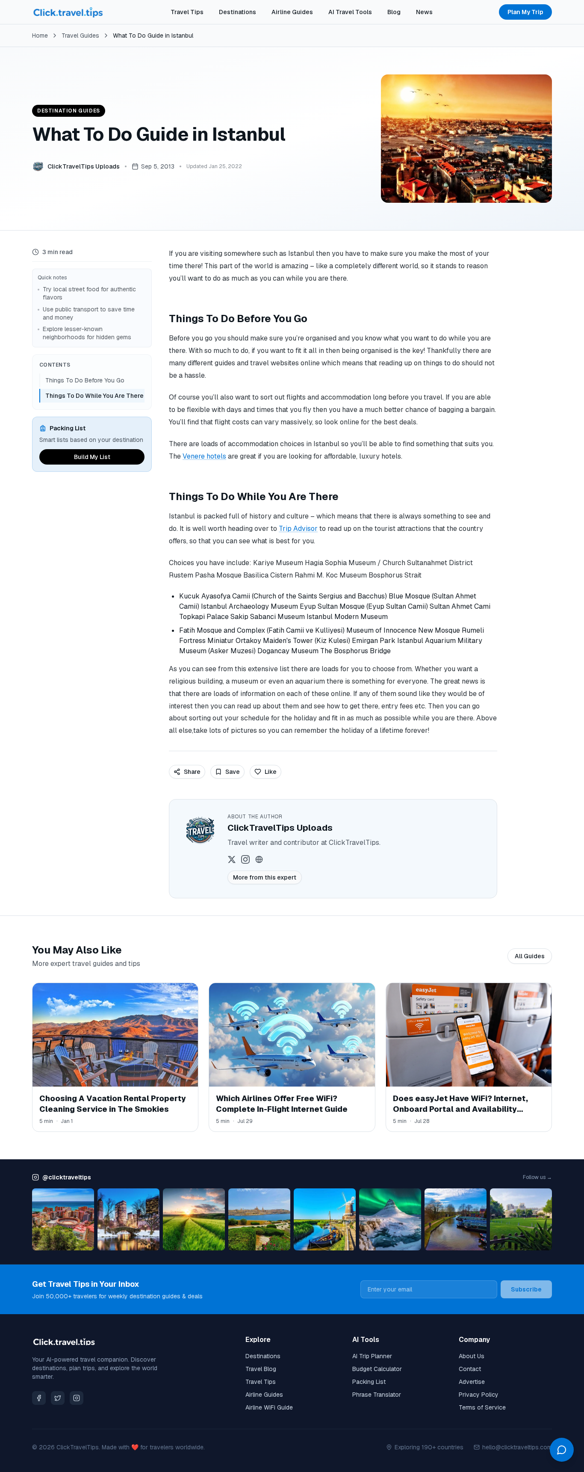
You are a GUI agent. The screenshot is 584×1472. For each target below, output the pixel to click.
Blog (394, 12)
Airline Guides (292, 12)
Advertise (472, 1382)
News (424, 12)
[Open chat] (562, 1450)
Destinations (237, 12)
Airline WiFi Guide (269, 1407)
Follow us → (537, 1177)
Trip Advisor (298, 528)
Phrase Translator (376, 1394)
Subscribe (526, 1289)
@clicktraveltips (66, 1177)
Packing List (369, 1382)
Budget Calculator (377, 1369)
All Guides (530, 956)
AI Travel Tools (350, 12)
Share (192, 772)
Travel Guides (80, 35)
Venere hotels (204, 456)
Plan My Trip (525, 12)
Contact (470, 1369)
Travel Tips (187, 12)
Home (40, 35)
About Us (471, 1356)
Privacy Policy (478, 1394)
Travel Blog (260, 1369)
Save (232, 772)
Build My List (92, 457)
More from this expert (264, 877)
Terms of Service (482, 1407)
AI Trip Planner (372, 1356)
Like (271, 772)
